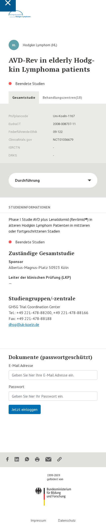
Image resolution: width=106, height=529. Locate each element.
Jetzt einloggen (24, 409)
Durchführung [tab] (27, 180)
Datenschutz (66, 520)
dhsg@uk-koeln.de (24, 324)
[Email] (48, 459)
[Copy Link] (59, 459)
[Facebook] (7, 459)
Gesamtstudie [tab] (23, 97)
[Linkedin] (17, 459)
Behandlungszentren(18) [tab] (62, 97)
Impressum (38, 520)
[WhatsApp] (27, 459)
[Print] (37, 459)
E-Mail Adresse (21, 365)
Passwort (16, 386)
